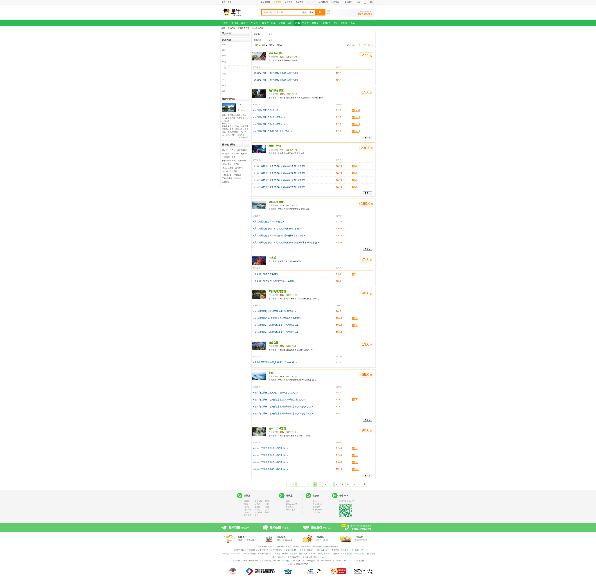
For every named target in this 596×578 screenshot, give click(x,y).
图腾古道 (226, 182)
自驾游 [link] (265, 23)
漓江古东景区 (227, 168)
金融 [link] (352, 23)
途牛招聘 (293, 554)
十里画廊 (226, 157)
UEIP (274, 557)
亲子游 (257, 504)
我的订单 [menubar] (335, 2)
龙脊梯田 (239, 168)
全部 (270, 34)
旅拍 (256, 515)
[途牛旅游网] (240, 12)
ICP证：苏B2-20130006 (301, 561)
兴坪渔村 (238, 178)
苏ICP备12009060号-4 (321, 561)
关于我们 (225, 554)
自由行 (247, 504)
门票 (267, 504)
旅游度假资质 (323, 554)
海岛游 (257, 510)
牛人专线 (258, 501)
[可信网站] (338, 571)
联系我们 (252, 554)
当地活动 (247, 512)
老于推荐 (258, 512)
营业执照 (285, 561)
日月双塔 (235, 154)
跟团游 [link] (234, 23)
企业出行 (311, 2)
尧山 (271, 372)
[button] (320, 12)
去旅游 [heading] (247, 495)
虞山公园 (274, 342)
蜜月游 (257, 507)
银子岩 (236, 164)
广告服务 (276, 554)
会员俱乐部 (323, 2)
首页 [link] (226, 23)
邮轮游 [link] (315, 23)
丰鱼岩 (272, 257)
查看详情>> (243, 137)
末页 (365, 484)
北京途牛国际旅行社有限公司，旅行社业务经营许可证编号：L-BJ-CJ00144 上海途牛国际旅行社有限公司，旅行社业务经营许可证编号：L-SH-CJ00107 (298, 550)
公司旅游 (247, 510)
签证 (267, 510)
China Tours (319, 557)
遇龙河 (225, 150)
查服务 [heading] (316, 495)
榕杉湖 (244, 154)
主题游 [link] (305, 23)
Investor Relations (238, 554)
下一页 (356, 484)
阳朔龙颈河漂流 (277, 291)
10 (348, 484)
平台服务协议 (346, 554)
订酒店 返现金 (292, 504)
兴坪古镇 (237, 175)
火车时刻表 (317, 510)
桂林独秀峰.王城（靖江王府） (234, 161)
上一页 (291, 484)
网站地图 (371, 554)
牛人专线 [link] (255, 23)
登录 (224, 2)
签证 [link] (336, 23)
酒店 (267, 501)
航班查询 (316, 512)
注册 (229, 2)
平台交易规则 (359, 554)
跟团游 (247, 501)
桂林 (239, 104)
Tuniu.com (275, 561)
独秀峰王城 (226, 164)
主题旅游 (335, 554)
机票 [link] (273, 23)
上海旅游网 (359, 561)
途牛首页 (277, 2)
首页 (223, 28)
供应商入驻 (307, 557)
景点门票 (231, 28)
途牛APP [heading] (343, 495)
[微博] (358, 2)
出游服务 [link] (326, 23)
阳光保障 (316, 507)
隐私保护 (303, 554)
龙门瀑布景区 (276, 90)
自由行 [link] (244, 23)
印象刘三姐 (226, 175)
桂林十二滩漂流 (277, 428)
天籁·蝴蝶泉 (227, 178)
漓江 (233, 157)
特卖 (288, 501)
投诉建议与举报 (264, 554)
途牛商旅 (288, 2)
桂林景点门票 (257, 28)
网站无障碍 (265, 2)
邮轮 (267, 507)
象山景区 (226, 154)
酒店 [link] (290, 23)
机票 (267, 512)
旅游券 (285, 554)
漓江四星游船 (276, 201)
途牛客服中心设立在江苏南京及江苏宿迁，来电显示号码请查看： (285, 546)
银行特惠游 (290, 510)
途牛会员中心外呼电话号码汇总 (325, 546)
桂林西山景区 (276, 53)
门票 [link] (297, 23)
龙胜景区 (233, 171)
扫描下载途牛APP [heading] (346, 501)
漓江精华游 (242, 150)
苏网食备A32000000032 (343, 561)
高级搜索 (328, 12)
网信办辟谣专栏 (294, 557)
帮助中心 (316, 501)
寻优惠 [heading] (289, 495)
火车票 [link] (282, 23)
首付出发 (247, 515)
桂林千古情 (275, 146)
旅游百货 (299, 2)
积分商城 (289, 507)
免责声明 (312, 554)
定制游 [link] (344, 23)
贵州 (304, 12)
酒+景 (246, 507)
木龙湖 (225, 171)
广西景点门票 (243, 28)
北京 (311, 12)
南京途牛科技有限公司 (261, 561)
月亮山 (232, 150)
